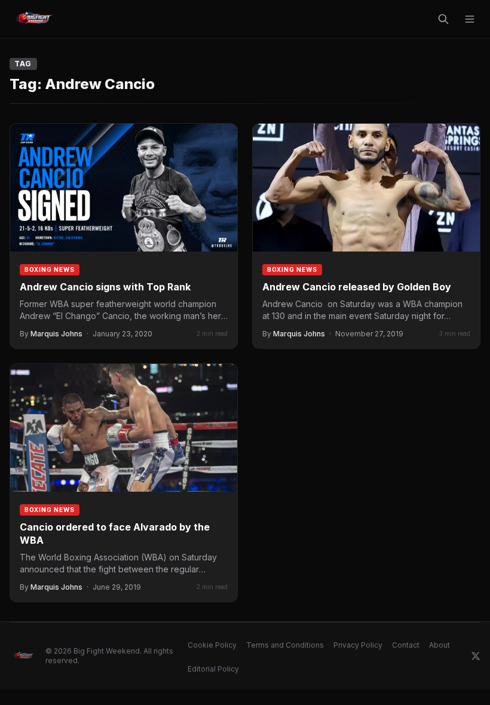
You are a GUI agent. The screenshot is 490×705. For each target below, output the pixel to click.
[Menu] (469, 19)
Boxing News (49, 269)
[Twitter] (475, 656)
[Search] (443, 19)
